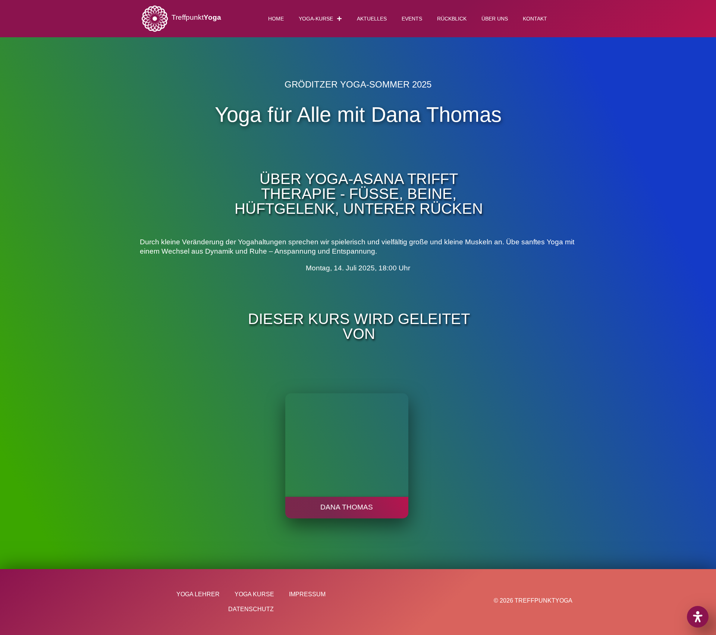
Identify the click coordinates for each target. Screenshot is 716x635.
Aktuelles (372, 19)
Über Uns (494, 19)
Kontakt (535, 19)
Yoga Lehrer (198, 594)
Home (276, 19)
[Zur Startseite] (155, 19)
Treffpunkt (196, 17)
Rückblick (452, 19)
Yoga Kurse (254, 594)
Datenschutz (251, 609)
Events (412, 19)
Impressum (307, 594)
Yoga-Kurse (316, 19)
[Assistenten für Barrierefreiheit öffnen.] (698, 617)
